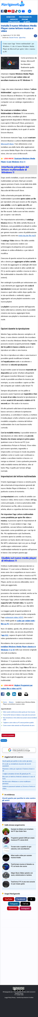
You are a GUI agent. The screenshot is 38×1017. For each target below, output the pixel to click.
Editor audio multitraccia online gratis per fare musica (19, 712)
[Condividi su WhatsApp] (8, 695)
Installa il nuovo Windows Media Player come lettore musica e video (19, 28)
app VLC (5, 635)
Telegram (14, 904)
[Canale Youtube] (9, 11)
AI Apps (27, 22)
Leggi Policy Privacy (10, 997)
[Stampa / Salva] (26, 694)
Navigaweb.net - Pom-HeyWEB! (12, 992)
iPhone (25, 19)
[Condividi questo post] (35, 35)
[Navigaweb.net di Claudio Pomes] (13, 7)
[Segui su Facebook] (2, 12)
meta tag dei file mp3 (26, 236)
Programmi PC (25, 17)
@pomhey (22, 37)
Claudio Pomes (13, 37)
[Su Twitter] (5, 12)
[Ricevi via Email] (23, 12)
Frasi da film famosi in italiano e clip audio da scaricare (19, 715)
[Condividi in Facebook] (3, 695)
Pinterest (13, 908)
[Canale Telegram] (19, 12)
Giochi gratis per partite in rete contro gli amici (17, 761)
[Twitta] (20, 695)
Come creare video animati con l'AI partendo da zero (18, 725)
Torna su (4, 740)
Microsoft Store (7, 144)
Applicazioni (14, 22)
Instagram (25, 908)
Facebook (20, 899)
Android (14, 19)
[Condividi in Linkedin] (14, 695)
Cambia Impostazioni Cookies (25, 997)
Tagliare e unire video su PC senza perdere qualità (18, 722)
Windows (10, 17)
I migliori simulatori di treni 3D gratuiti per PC (16, 774)
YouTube (8, 899)
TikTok (25, 904)
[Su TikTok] (16, 12)
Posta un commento (8, 735)
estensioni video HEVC (14, 617)
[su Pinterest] (13, 12)
